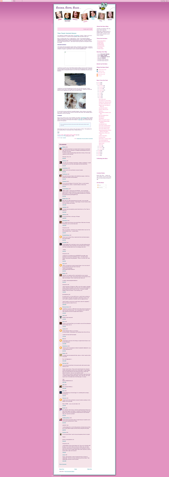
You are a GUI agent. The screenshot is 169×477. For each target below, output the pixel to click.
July (100, 93)
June (100, 94)
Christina (64, 160)
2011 (99, 82)
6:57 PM (64, 350)
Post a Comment (62, 464)
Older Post (89, 469)
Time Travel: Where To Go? (104, 128)
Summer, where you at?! (103, 109)
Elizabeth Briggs (65, 235)
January (100, 149)
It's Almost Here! (102, 137)
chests (63, 454)
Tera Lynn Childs (85, 138)
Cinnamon (64, 181)
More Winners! (101, 116)
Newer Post (61, 469)
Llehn (63, 315)
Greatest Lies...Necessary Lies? (105, 102)
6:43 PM (64, 415)
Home (75, 469)
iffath (63, 384)
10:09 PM (64, 304)
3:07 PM (64, 395)
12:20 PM (64, 218)
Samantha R (64, 220)
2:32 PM (64, 232)
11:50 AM (64, 212)
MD (63, 338)
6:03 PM (64, 270)
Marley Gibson (101, 43)
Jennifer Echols (101, 71)
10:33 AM (64, 360)
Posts (99, 185)
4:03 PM (64, 251)
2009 (99, 150)
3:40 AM (64, 452)
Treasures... (101, 110)
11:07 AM (64, 382)
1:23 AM (64, 313)
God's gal (64, 363)
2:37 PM (64, 240)
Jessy (63, 321)
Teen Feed (80, 119)
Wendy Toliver (100, 48)
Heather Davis (79, 138)
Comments (100, 187)
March (100, 146)
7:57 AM (64, 336)
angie (63, 263)
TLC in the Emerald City (103, 140)
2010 (99, 84)
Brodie (63, 407)
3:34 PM (64, 405)
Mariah (63, 273)
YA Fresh (100, 75)
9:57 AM (64, 196)
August (100, 91)
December (101, 85)
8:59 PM (64, 430)
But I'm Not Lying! (102, 99)
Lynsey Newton (65, 188)
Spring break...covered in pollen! (105, 138)
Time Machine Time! (103, 124)
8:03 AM (64, 158)
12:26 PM (64, 225)
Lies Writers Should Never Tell (104, 103)
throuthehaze (65, 168)
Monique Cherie (65, 306)
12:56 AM (64, 460)
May (100, 96)
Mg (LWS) (64, 242)
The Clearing (76, 35)
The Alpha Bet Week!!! (103, 107)
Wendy (63, 353)
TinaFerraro (64, 174)
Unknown (64, 398)
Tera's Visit (101, 144)
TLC (58, 132)
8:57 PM (64, 422)
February (101, 147)
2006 (99, 155)
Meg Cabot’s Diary (101, 72)
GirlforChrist (65, 346)
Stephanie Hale (101, 44)
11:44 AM (64, 388)
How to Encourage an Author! (104, 141)
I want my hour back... (103, 135)
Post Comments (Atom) (69, 471)
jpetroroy (64, 214)
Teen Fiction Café (101, 74)
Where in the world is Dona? (104, 119)
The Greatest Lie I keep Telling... (105, 100)
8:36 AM (64, 441)
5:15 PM (64, 261)
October (100, 88)
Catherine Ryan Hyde (102, 69)
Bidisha (64, 147)
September (101, 90)
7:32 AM (64, 326)
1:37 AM (64, 319)
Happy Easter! (101, 143)
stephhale (64, 207)
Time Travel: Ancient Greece (104, 127)
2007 (99, 153)
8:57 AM (64, 171)
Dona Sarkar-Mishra (102, 40)
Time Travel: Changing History (104, 125)
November (101, 87)
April (100, 97)
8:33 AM (64, 165)
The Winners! (101, 118)
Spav (63, 390)
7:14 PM (64, 292)
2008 (99, 152)
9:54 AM (64, 186)
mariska (64, 328)
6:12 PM (64, 282)
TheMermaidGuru (66, 417)
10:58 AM (64, 204)
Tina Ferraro (100, 47)
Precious (64, 432)
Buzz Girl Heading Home (103, 115)
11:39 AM (64, 343)
